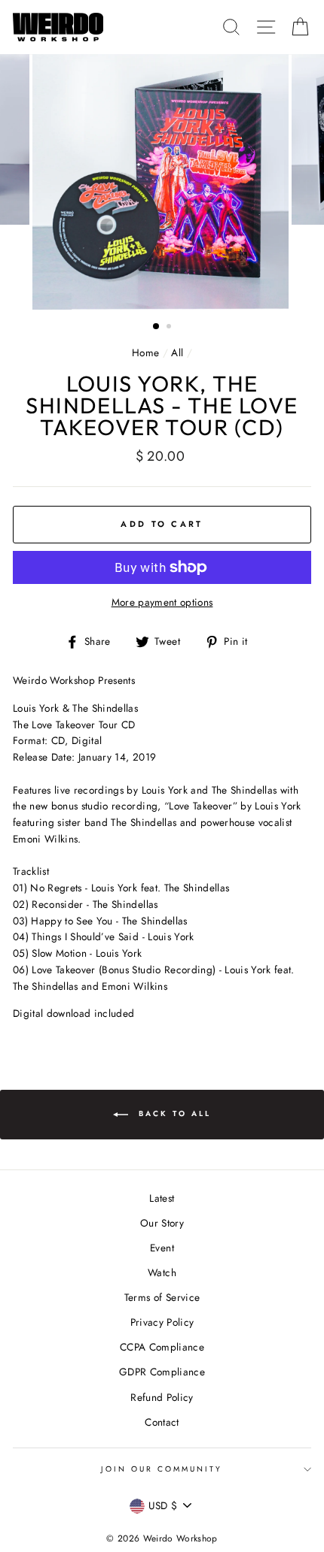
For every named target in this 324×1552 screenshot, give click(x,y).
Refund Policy (161, 1397)
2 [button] (170, 327)
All (177, 352)
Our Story (162, 1222)
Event (162, 1247)
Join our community (161, 1469)
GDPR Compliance (162, 1371)
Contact (162, 1421)
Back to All (172, 1113)
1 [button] (156, 327)
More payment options (162, 602)
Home (145, 352)
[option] (162, 182)
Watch (162, 1272)
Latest (161, 1198)
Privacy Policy (162, 1322)
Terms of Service (162, 1297)
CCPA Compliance (162, 1346)
